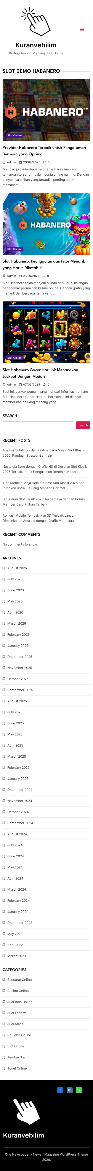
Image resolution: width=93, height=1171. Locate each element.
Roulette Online (19, 1035)
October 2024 (18, 812)
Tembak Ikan (17, 1057)
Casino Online (18, 991)
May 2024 (15, 867)
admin (11, 162)
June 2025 (15, 723)
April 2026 (15, 612)
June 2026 (15, 590)
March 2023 (16, 956)
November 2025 (19, 668)
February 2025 (18, 767)
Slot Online (14, 135)
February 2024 (18, 900)
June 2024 (15, 856)
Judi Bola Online (19, 1002)
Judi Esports (17, 1013)
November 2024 (19, 801)
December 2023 (19, 923)
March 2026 (16, 623)
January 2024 (18, 912)
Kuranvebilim (35, 45)
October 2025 (18, 679)
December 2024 (19, 790)
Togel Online (17, 1068)
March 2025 (16, 756)
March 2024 (16, 889)
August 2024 (17, 834)
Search (10, 416)
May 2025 (14, 734)
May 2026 (14, 601)
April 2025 (15, 745)
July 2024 (15, 845)
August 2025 (17, 701)
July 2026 (14, 579)
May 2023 (14, 934)
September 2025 (20, 690)
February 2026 (18, 634)
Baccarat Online (19, 980)
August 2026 (17, 568)
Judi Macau (16, 1024)
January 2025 (17, 779)
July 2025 (14, 712)
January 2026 (17, 646)
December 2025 (19, 657)
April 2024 (15, 878)
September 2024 (20, 823)
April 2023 (15, 945)
